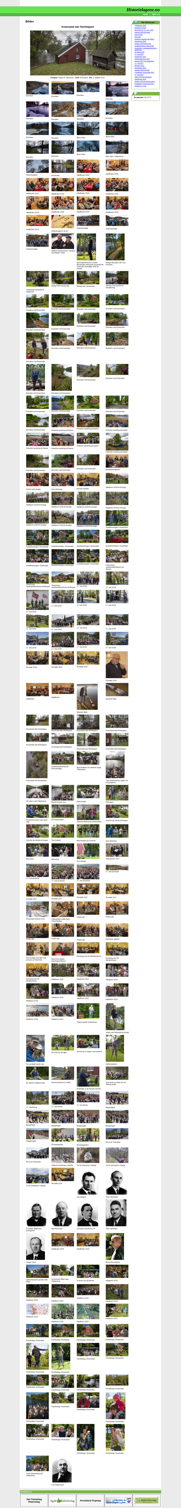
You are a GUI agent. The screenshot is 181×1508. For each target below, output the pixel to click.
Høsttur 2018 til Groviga (143, 43)
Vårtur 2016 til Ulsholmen (143, 77)
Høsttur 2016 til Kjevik (142, 70)
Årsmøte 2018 (139, 52)
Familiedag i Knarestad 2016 (144, 72)
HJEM (145, 15)
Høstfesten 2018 (140, 41)
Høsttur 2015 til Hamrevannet (145, 81)
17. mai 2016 (139, 75)
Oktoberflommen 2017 (142, 59)
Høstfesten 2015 (140, 79)
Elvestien (138, 37)
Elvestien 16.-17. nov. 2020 (144, 30)
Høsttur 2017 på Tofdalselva (144, 61)
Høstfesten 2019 (140, 28)
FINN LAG (156, 15)
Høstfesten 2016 (140, 68)
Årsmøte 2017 (139, 66)
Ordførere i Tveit (140, 86)
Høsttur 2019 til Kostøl (142, 32)
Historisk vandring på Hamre (144, 39)
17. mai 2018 (139, 54)
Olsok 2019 (139, 34)
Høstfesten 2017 (140, 56)
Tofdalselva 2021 (140, 25)
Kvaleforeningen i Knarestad (144, 46)
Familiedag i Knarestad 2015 (144, 84)
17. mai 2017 (139, 63)
